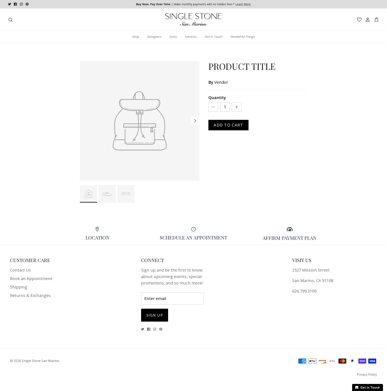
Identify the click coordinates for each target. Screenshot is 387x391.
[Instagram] (21, 4)
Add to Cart (228, 125)
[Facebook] (15, 4)
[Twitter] (9, 4)
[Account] (367, 19)
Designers (154, 36)
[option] (140, 121)
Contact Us (20, 270)
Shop (135, 36)
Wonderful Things (242, 36)
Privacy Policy (367, 374)
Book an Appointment (31, 278)
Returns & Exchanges (30, 295)
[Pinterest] (27, 4)
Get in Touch (213, 36)
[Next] (195, 120)
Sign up (154, 315)
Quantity (217, 97)
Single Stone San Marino (40, 361)
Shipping (18, 287)
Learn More (243, 4)
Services (191, 36)
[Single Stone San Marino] (193, 20)
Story (173, 36)
